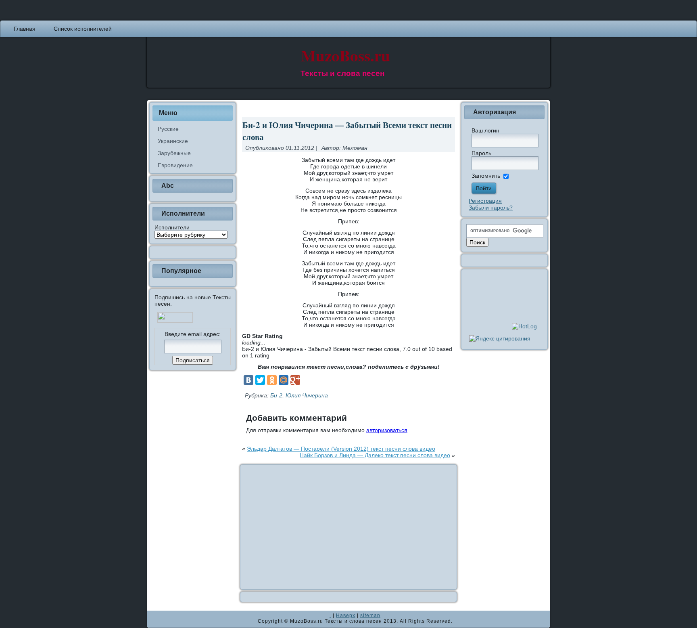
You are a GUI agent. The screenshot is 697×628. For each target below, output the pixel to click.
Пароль (481, 153)
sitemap (370, 615)
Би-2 (276, 395)
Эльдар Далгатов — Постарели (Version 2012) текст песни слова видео (341, 448)
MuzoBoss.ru (345, 55)
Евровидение (175, 165)
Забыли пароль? (491, 207)
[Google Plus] (295, 380)
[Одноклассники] (272, 380)
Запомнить (486, 175)
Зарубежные (174, 153)
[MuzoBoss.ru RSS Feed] (155, 619)
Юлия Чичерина (307, 395)
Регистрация (485, 200)
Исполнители (172, 227)
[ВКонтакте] (248, 380)
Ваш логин (485, 130)
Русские (168, 129)
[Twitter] (260, 380)
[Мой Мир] (283, 380)
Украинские (173, 141)
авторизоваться (386, 430)
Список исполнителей (83, 28)
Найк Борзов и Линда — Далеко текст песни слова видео (375, 455)
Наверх (345, 615)
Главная (24, 28)
